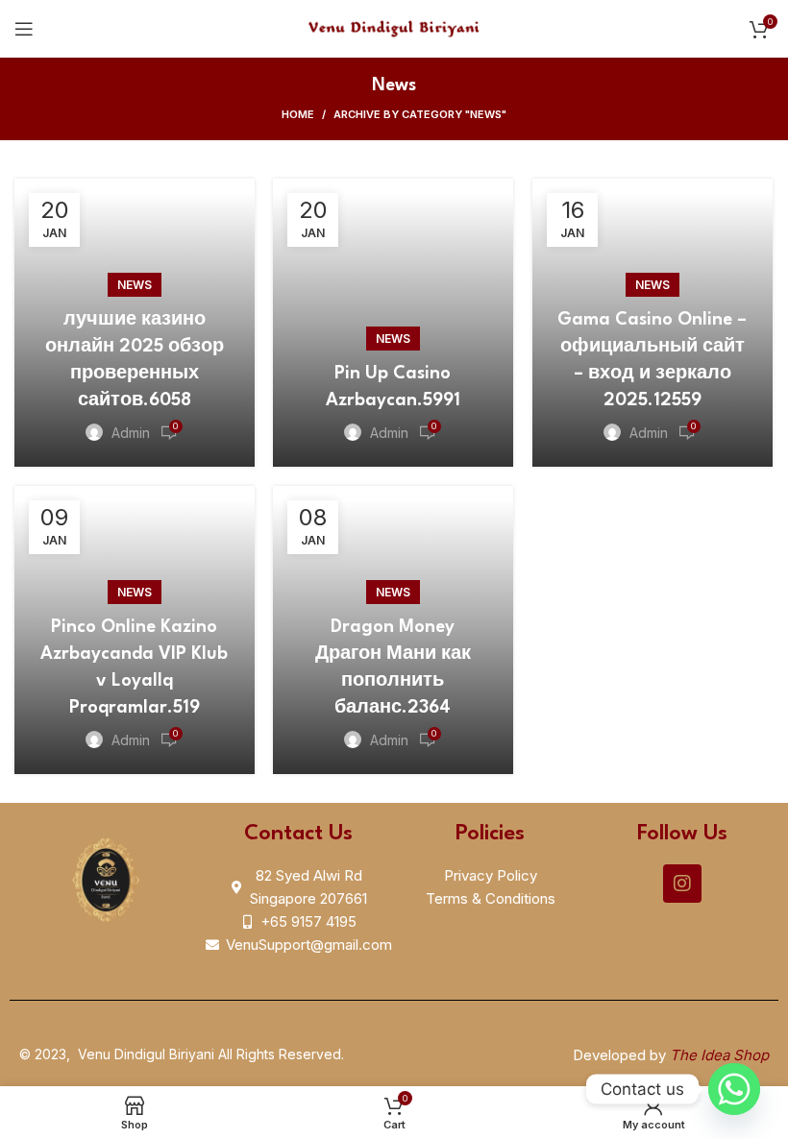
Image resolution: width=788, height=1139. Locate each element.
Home (298, 114)
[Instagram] (682, 883)
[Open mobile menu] (24, 29)
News (134, 285)
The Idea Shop (719, 1055)
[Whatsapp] (734, 1089)
